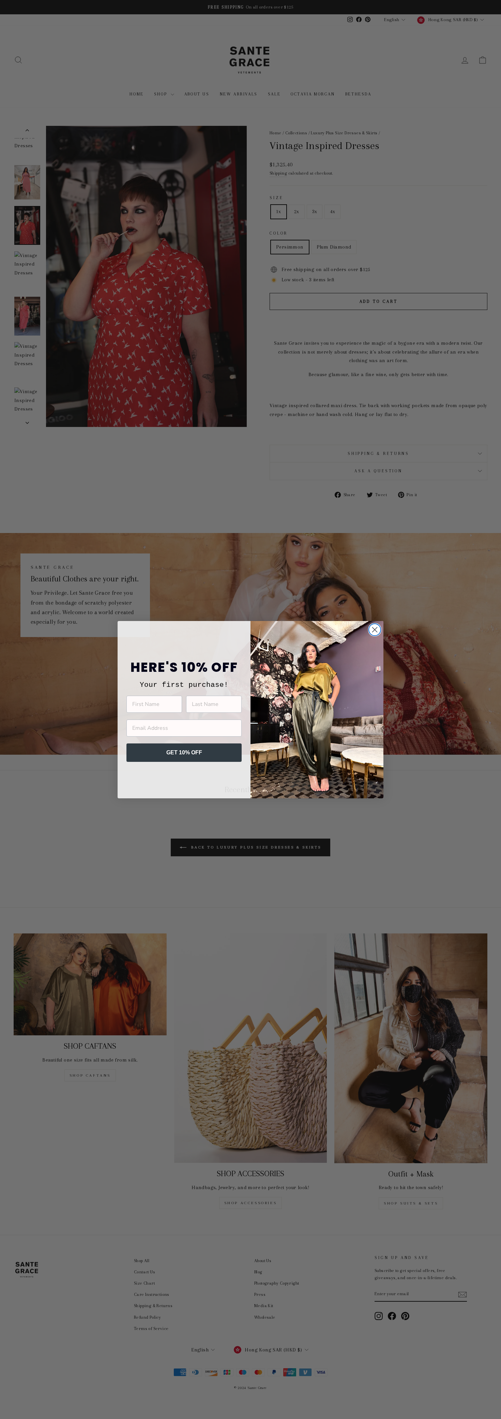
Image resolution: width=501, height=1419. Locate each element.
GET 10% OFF (184, 752)
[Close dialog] (375, 630)
